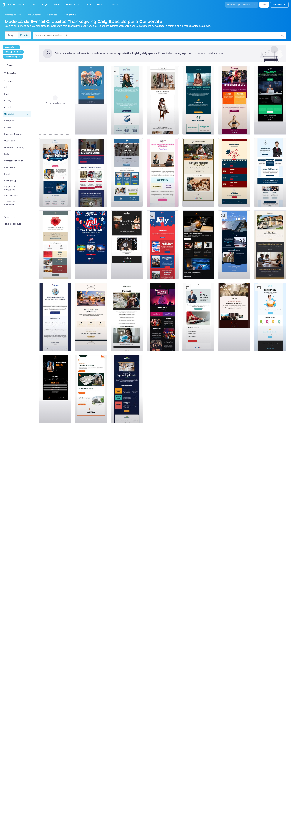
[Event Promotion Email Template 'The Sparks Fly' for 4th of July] (91, 244)
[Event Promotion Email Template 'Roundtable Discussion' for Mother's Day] (163, 172)
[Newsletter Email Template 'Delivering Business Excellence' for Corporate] (270, 172)
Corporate (52, 15)
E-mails (24, 35)
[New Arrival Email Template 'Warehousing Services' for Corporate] (91, 172)
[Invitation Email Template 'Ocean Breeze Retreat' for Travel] (127, 317)
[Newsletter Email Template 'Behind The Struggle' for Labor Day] (127, 172)
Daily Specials (34, 15)
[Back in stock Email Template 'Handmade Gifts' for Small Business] (198, 172)
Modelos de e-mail (13, 15)
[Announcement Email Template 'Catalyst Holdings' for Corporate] (198, 100)
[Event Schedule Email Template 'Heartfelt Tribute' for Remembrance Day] (55, 244)
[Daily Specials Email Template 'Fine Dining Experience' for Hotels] (91, 317)
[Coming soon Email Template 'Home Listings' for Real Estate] (91, 389)
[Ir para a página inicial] (12, 5)
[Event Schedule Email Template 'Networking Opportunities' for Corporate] (127, 389)
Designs (11, 35)
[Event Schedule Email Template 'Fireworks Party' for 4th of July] (163, 244)
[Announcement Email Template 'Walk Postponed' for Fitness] (91, 100)
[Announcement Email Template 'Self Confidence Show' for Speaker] (55, 389)
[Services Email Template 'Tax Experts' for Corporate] (198, 317)
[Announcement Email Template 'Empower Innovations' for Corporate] (127, 100)
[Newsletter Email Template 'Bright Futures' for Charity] (55, 172)
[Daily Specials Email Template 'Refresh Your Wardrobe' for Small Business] (163, 100)
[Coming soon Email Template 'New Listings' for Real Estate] (270, 244)
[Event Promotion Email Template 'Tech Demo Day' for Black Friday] (270, 100)
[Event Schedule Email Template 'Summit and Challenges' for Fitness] (234, 100)
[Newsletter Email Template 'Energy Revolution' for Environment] (234, 244)
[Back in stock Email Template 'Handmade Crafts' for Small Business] (127, 244)
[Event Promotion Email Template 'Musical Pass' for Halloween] (163, 317)
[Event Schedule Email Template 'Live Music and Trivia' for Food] (234, 172)
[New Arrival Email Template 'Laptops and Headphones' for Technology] (198, 244)
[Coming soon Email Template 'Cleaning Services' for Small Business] (270, 317)
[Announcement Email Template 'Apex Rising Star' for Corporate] (55, 317)
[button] (29, 65)
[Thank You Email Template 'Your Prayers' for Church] (234, 317)
